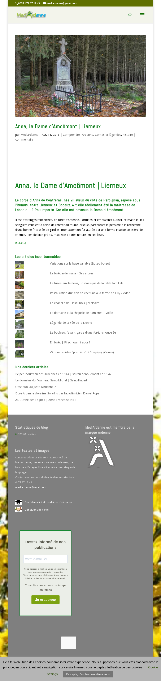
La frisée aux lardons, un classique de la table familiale (86, 283)
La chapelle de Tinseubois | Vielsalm (74, 303)
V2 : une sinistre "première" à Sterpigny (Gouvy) (82, 352)
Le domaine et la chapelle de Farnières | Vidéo (81, 313)
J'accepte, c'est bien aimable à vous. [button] (88, 674)
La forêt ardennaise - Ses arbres (71, 273)
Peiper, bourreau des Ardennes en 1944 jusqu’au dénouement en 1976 (63, 374)
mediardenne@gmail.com (30, 487)
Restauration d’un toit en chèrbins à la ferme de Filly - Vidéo (90, 293)
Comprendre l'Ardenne (78, 135)
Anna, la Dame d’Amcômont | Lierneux (58, 126)
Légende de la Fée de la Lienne (71, 323)
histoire (128, 135)
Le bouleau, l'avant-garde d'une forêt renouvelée (83, 332)
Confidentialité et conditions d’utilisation (49, 502)
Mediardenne (29, 135)
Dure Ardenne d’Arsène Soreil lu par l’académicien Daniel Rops (57, 393)
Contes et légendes (108, 135)
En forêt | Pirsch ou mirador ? (70, 342)
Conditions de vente (37, 509)
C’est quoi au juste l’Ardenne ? (35, 387)
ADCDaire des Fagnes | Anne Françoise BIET (46, 400)
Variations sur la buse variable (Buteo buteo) (80, 263)
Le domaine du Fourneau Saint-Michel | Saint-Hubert (51, 380)
